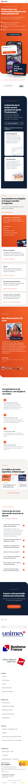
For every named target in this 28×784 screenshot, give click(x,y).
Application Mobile (6, 727)
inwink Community (6, 731)
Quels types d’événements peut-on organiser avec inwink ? (12, 540)
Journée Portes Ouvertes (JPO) (10, 232)
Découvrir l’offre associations (10, 288)
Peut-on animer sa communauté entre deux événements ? (12, 557)
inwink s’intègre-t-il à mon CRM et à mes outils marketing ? (12, 563)
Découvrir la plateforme (7, 212)
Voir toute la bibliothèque (13, 493)
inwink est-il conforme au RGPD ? (12, 552)
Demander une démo (14, 606)
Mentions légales (6, 716)
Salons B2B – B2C (6, 758)
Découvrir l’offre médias (8, 275)
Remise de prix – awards (8, 230)
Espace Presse (5, 715)
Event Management (11, 134)
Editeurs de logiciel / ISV (7, 743)
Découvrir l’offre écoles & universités (11, 302)
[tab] (3, 368)
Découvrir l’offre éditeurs (9, 259)
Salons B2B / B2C (7, 226)
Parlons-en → (15, 518)
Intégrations (4, 733)
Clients (3, 709)
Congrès (5, 228)
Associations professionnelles (8, 746)
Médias (3, 745)
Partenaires (4, 711)
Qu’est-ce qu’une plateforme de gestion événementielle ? (12, 525)
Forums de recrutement (8, 235)
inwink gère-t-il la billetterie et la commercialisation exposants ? (12, 546)
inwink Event (5, 726)
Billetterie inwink (5, 729)
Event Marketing (10, 159)
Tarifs (3, 713)
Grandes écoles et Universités (8, 748)
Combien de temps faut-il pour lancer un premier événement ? (11, 569)
